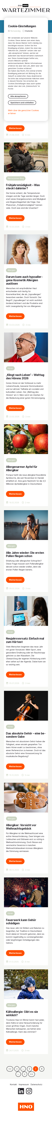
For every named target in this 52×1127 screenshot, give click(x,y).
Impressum (24, 1084)
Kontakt (13, 1084)
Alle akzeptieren (18, 96)
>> (31, 1074)
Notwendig (15, 31)
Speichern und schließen (22, 102)
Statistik (29, 31)
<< (9, 1068)
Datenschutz (36, 1084)
